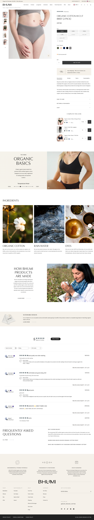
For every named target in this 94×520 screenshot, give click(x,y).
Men (3, 497)
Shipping (30, 500)
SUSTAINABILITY (76, 1)
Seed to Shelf (16, 497)
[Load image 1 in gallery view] (5, 14)
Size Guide (30, 506)
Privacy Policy (7, 517)
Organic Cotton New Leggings (70, 127)
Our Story (45, 490)
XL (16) (73, 34)
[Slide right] (5, 47)
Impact (15, 500)
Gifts (4, 500)
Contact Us (45, 500)
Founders (16, 490)
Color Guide (30, 497)
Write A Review (55, 338)
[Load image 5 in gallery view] (5, 35)
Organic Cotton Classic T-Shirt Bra (71, 135)
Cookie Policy (29, 517)
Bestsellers (5, 490)
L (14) (62, 34)
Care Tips (30, 490)
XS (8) (62, 31)
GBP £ (76, 4)
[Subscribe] (89, 491)
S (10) (73, 31)
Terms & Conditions (18, 517)
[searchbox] (9, 348)
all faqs (5, 439)
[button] (87, 4)
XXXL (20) (62, 38)
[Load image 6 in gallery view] (5, 42)
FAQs (29, 509)
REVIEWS (84, 1)
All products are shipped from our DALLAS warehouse (14, 1)
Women (4, 493)
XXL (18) (84, 34)
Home (4, 7)
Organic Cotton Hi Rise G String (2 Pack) (72, 118)
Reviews (45, 493)
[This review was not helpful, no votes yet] (87, 367)
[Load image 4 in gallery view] (5, 28)
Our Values (16, 493)
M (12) (84, 31)
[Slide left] (5, 11)
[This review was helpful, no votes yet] (85, 367)
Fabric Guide (30, 493)
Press (44, 497)
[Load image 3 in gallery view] (5, 21)
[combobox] (24, 348)
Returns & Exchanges (32, 503)
